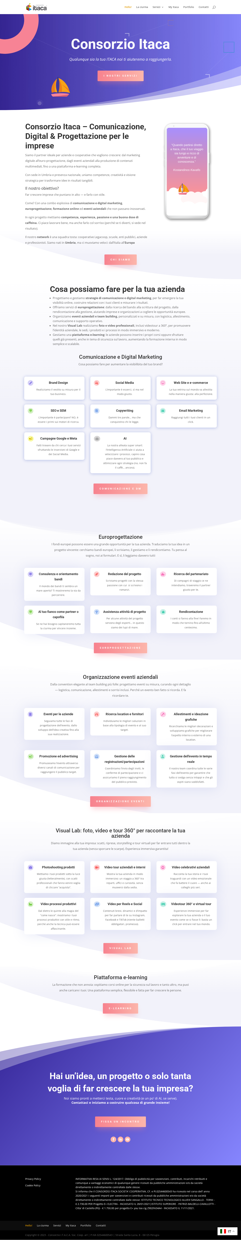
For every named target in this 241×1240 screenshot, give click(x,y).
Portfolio (188, 7)
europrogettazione (120, 647)
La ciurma (142, 7)
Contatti (204, 7)
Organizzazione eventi (120, 801)
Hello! (128, 7)
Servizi (156, 7)
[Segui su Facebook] (113, 1139)
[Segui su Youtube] (127, 1139)
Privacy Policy (33, 1179)
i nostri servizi (121, 75)
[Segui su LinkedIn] (120, 1139)
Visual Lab (120, 948)
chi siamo (120, 259)
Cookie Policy (32, 1185)
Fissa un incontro (120, 1121)
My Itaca (173, 7)
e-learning (120, 1008)
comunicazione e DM (120, 488)
